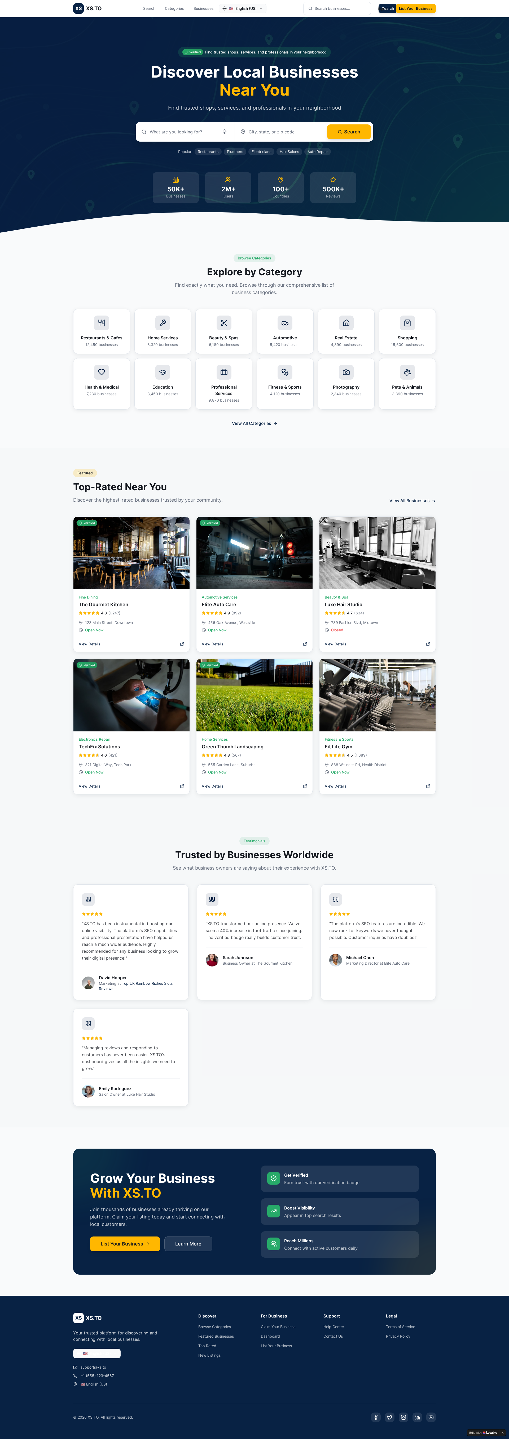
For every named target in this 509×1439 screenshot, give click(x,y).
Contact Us (333, 1336)
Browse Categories (214, 1326)
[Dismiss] (502, 1432)
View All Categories (254, 423)
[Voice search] (224, 132)
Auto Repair (318, 151)
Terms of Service (400, 1326)
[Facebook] (376, 1417)
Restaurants (208, 151)
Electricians (261, 151)
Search (149, 8)
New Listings (209, 1355)
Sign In (383, 8)
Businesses (204, 8)
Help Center (333, 1326)
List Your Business (416, 8)
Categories (174, 8)
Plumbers (235, 151)
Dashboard (270, 1336)
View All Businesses (412, 500)
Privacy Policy (398, 1336)
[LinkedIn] (417, 1417)
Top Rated (207, 1345)
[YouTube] (431, 1417)
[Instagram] (403, 1417)
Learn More (188, 1244)
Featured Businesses (216, 1336)
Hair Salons (289, 151)
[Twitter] (389, 1417)
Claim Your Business (278, 1326)
